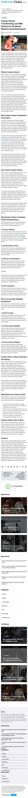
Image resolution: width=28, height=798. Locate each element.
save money (17, 238)
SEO (3, 609)
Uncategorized (6, 617)
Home (3, 776)
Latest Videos (5, 602)
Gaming (4, 598)
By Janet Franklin (8, 32)
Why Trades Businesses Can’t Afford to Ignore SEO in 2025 (14, 572)
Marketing (4, 17)
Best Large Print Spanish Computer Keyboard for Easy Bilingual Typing (14, 567)
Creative (4, 594)
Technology (5, 613)
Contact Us (5, 778)
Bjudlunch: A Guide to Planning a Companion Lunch (14, 577)
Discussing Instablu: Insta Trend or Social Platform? (13, 583)
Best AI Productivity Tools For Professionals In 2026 (14, 561)
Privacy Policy (6, 781)
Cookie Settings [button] (6, 794)
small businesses (5, 142)
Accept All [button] (13, 794)
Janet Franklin (18, 486)
